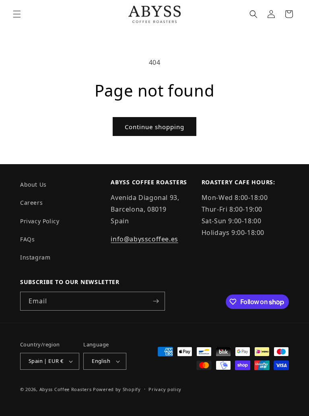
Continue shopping (154, 127)
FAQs (27, 239)
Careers (31, 202)
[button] (17, 14)
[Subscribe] (156, 301)
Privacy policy (164, 389)
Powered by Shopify (117, 389)
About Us (33, 184)
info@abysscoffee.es (144, 239)
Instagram (35, 257)
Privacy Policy (39, 221)
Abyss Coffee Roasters (65, 389)
